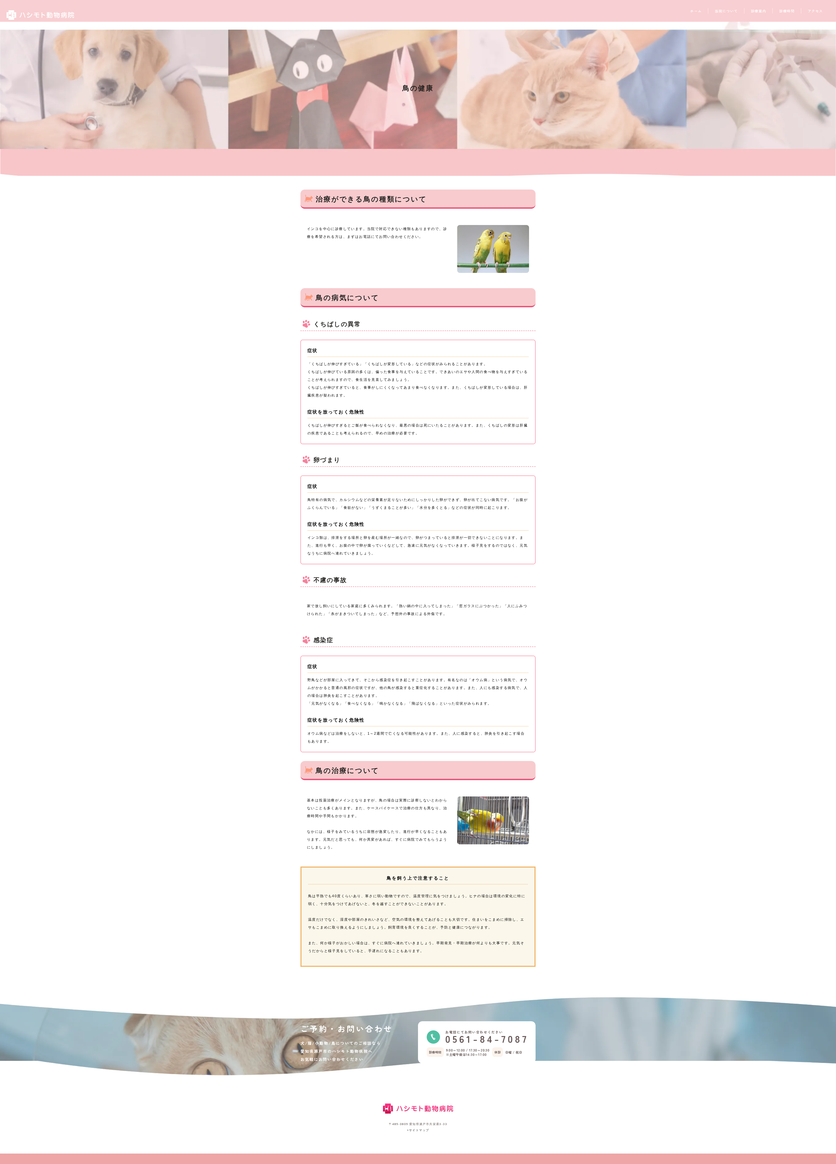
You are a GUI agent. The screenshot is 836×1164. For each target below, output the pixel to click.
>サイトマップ (418, 1130)
